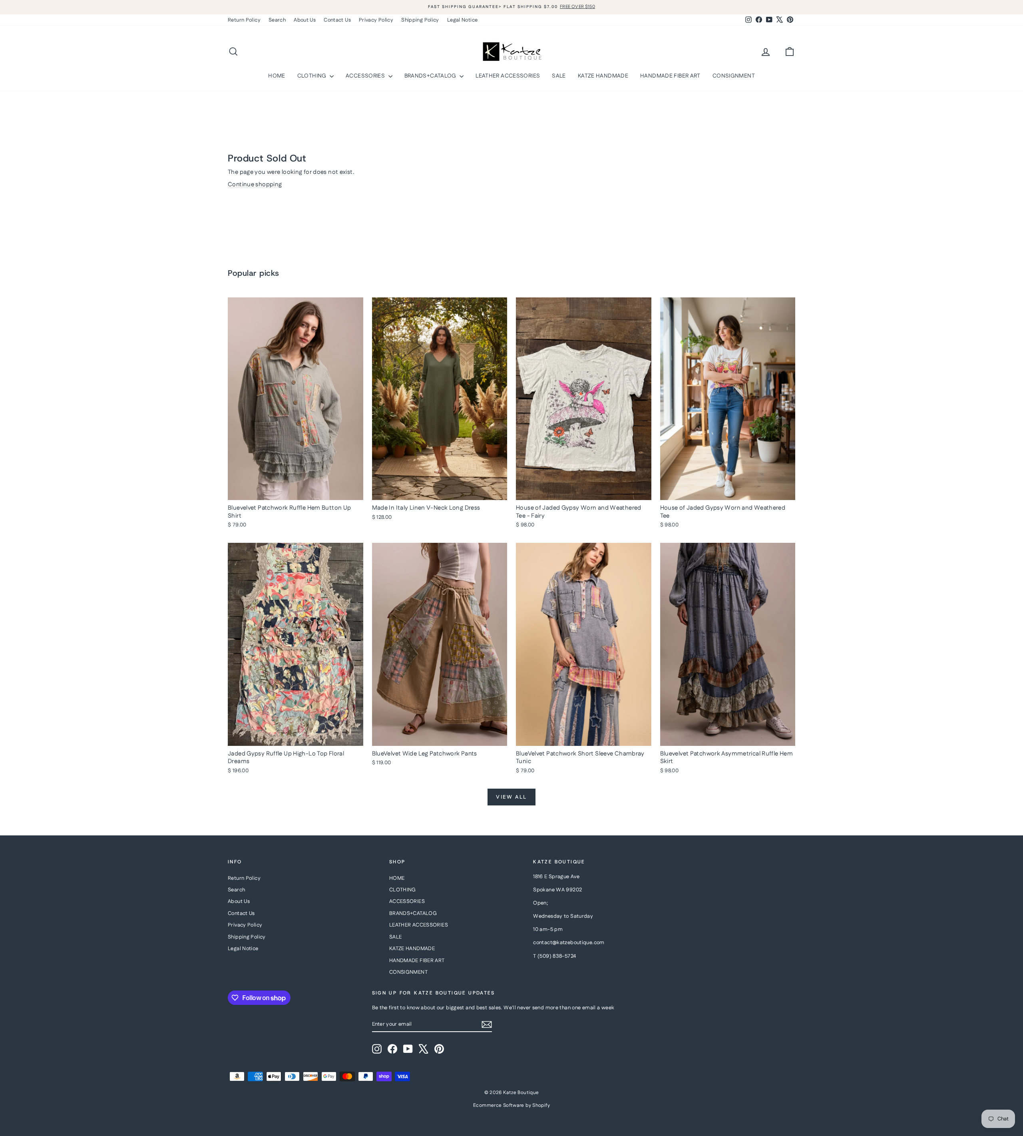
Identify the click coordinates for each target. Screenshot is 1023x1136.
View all (511, 797)
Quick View (295, 491)
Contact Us (337, 20)
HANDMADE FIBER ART (670, 76)
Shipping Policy (420, 20)
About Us (305, 20)
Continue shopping (255, 184)
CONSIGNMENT (734, 76)
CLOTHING (312, 76)
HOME (276, 76)
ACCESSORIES (366, 76)
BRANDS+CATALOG (431, 76)
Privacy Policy (376, 20)
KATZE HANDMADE (603, 76)
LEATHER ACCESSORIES (508, 76)
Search (277, 20)
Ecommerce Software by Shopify (511, 1105)
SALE (559, 76)
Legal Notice (462, 20)
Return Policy (244, 20)
